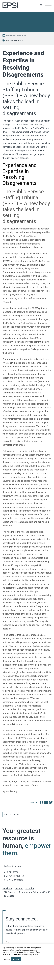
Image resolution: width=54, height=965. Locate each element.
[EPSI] (11, 5)
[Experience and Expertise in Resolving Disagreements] (40, 802)
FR (41, 5)
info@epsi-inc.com (12, 866)
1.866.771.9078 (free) (13, 876)
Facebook (7, 888)
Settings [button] (6, 959)
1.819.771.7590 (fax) (13, 879)
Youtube (29, 888)
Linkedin (19, 888)
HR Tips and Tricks (14, 41)
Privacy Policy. (32, 954)
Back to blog (12, 814)
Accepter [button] (16, 959)
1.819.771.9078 (10, 872)
